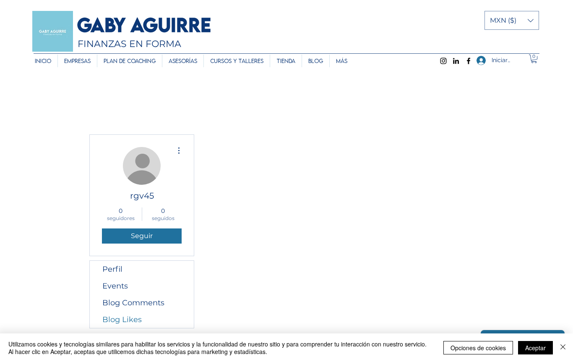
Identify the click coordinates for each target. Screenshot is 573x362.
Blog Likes (122, 319)
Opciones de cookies (478, 348)
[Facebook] (468, 61)
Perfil (112, 269)
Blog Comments (133, 302)
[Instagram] (443, 61)
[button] (511, 20)
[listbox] (511, 20)
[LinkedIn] (456, 61)
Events (115, 286)
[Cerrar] (563, 347)
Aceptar (535, 348)
